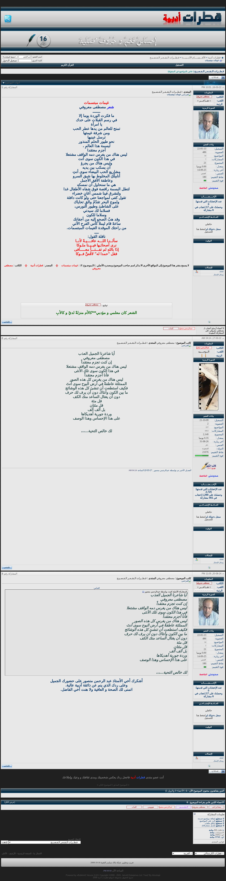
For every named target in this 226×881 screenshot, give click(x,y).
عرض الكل (9, 802)
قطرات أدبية (214, 57)
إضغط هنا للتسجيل (204, 230)
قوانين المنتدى (218, 842)
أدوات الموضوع (12, 82)
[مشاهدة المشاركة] (143, 592)
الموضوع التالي (105, 785)
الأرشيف (12, 853)
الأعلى (4, 853)
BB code (218, 830)
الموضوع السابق (120, 785)
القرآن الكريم (67, 65)
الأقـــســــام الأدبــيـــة (193, 57)
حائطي (208, 224)
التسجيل (179, 65)
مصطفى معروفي (165, 343)
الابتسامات (219, 832)
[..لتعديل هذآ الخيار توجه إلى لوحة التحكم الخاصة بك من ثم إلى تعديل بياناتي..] (208, 188)
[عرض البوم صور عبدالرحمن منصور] (209, 568)
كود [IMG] (219, 835)
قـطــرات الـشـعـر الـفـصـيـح (164, 57)
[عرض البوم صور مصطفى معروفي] (209, 322)
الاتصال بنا (37, 853)
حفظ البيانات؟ (9, 57)
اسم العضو (37, 57)
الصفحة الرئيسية (25, 853)
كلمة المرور (37, 60)
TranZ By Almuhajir (151, 875)
